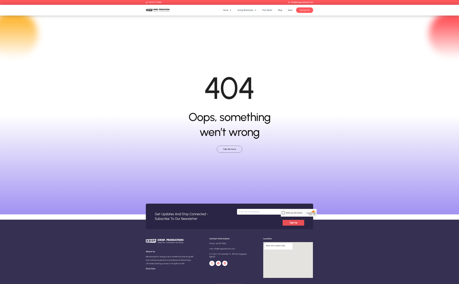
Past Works (267, 10)
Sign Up (293, 222)
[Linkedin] (224, 263)
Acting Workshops (245, 10)
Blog (280, 10)
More (290, 10)
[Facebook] (218, 263)
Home (225, 10)
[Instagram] (212, 263)
